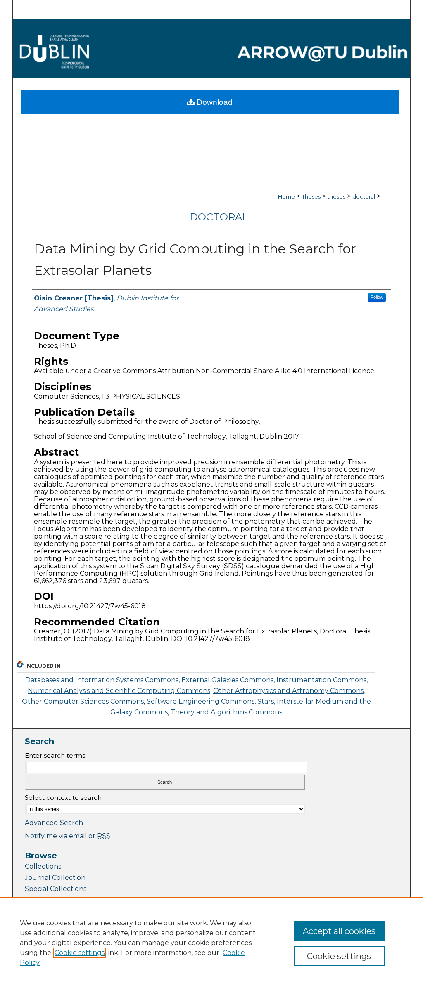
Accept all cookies (339, 931)
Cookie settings (80, 953)
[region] (211, 942)
